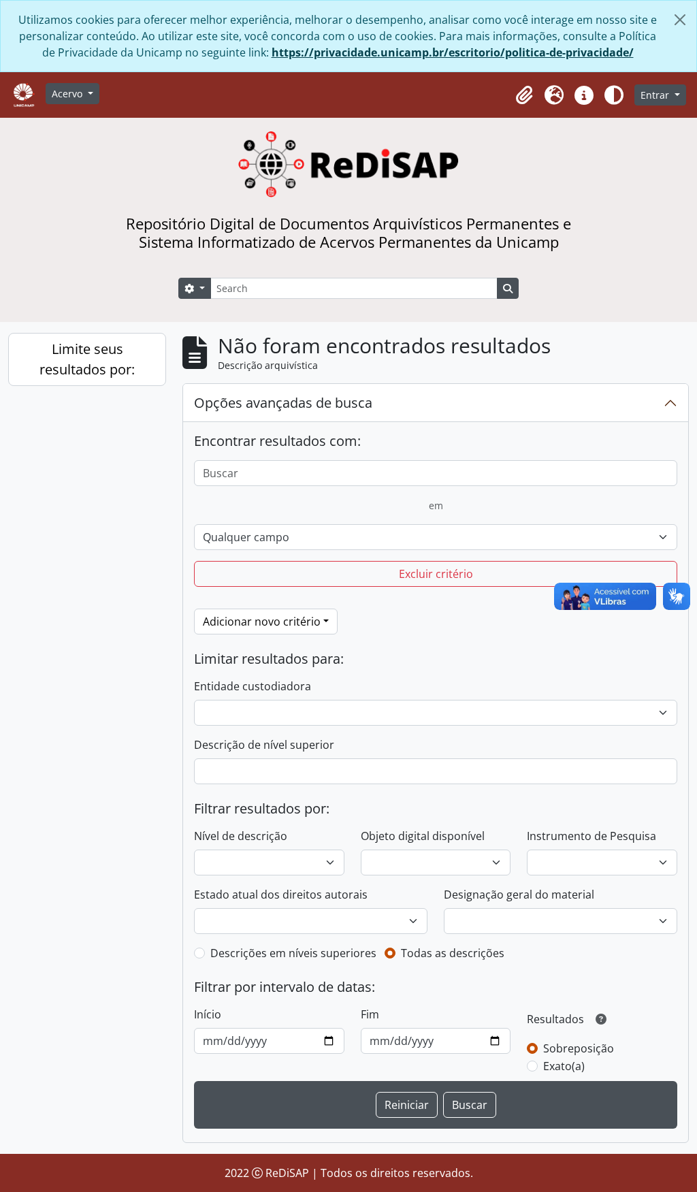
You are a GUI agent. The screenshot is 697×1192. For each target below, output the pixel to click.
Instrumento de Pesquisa (591, 835)
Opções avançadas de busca (283, 402)
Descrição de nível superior (264, 744)
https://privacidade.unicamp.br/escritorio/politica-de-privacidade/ (453, 52)
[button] (524, 95)
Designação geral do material (519, 894)
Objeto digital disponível (423, 835)
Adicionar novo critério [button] (262, 621)
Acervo (68, 93)
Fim (370, 1014)
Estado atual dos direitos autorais (281, 894)
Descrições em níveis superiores (293, 953)
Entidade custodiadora (252, 686)
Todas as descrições (452, 953)
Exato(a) (564, 1066)
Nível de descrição (240, 835)
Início (207, 1014)
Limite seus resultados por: (87, 359)
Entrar (656, 94)
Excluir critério (436, 573)
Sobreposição (578, 1048)
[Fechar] (680, 20)
